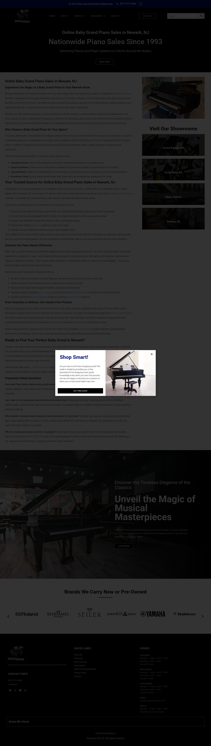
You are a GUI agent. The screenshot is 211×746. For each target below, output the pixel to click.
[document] (105, 373)
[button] (152, 354)
